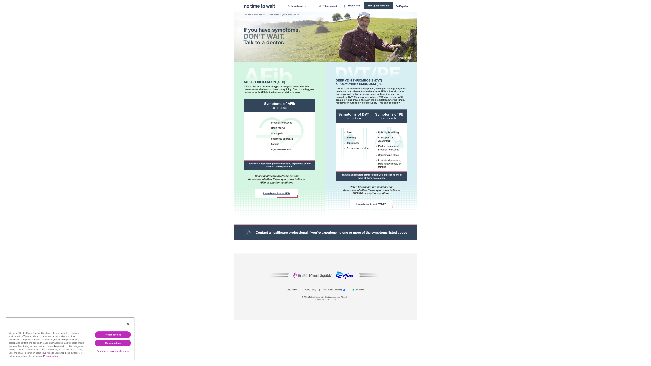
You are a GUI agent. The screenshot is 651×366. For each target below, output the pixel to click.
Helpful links (354, 6)
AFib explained (295, 6)
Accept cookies (113, 334)
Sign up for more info (378, 6)
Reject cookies (113, 343)
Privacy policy (50, 356)
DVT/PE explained (328, 6)
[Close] (128, 324)
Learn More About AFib (276, 193)
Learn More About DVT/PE (371, 204)
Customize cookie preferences (113, 351)
